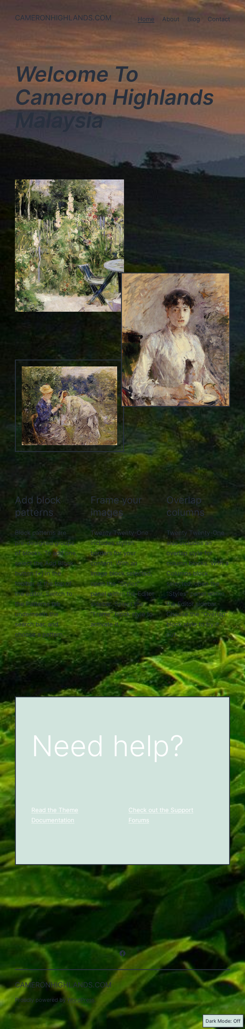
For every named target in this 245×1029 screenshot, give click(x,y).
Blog (193, 19)
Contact (219, 19)
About (170, 19)
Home (146, 19)
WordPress (80, 1000)
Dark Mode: (219, 1021)
